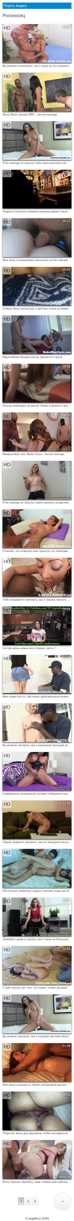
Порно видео (15, 6)
